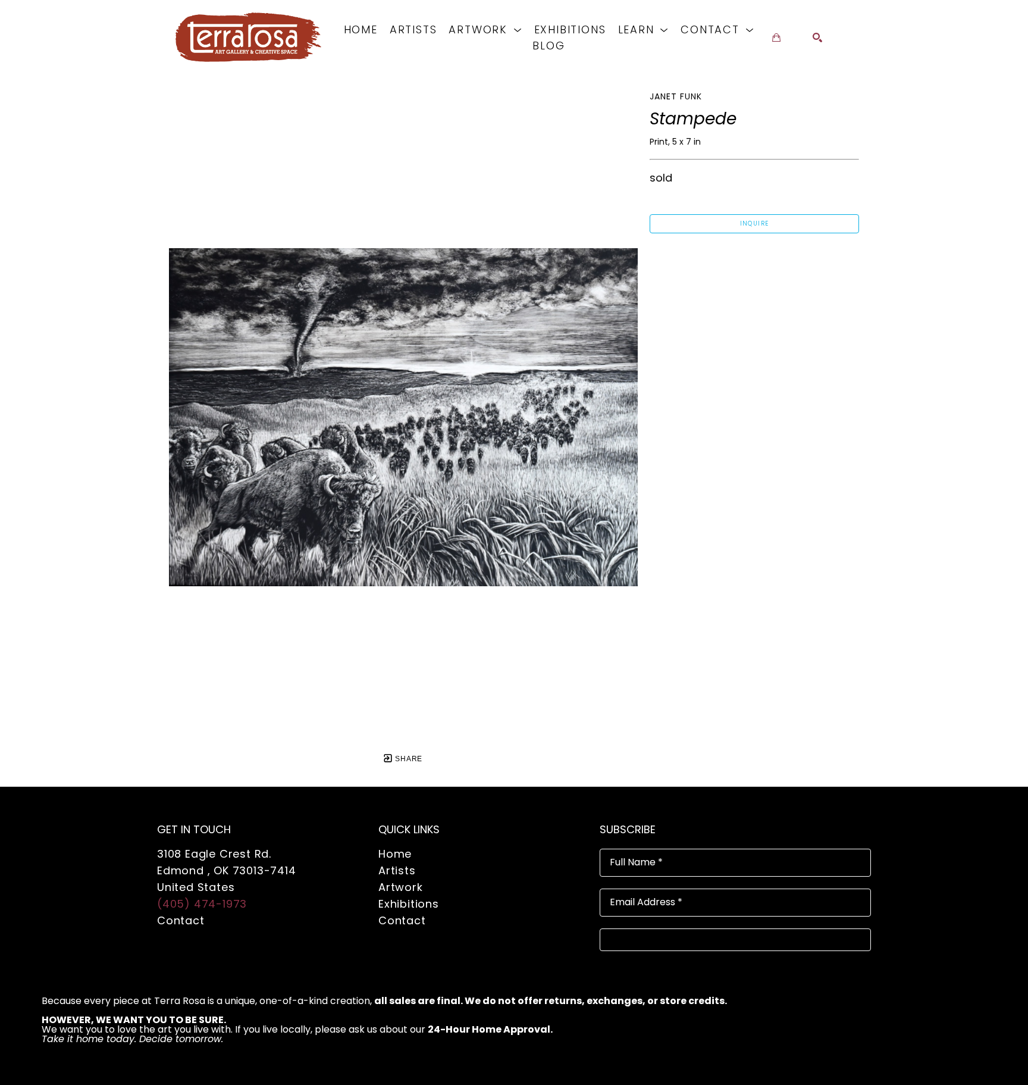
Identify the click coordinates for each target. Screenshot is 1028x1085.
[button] (485, 29)
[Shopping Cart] (776, 37)
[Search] (817, 37)
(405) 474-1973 (202, 903)
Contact (181, 920)
